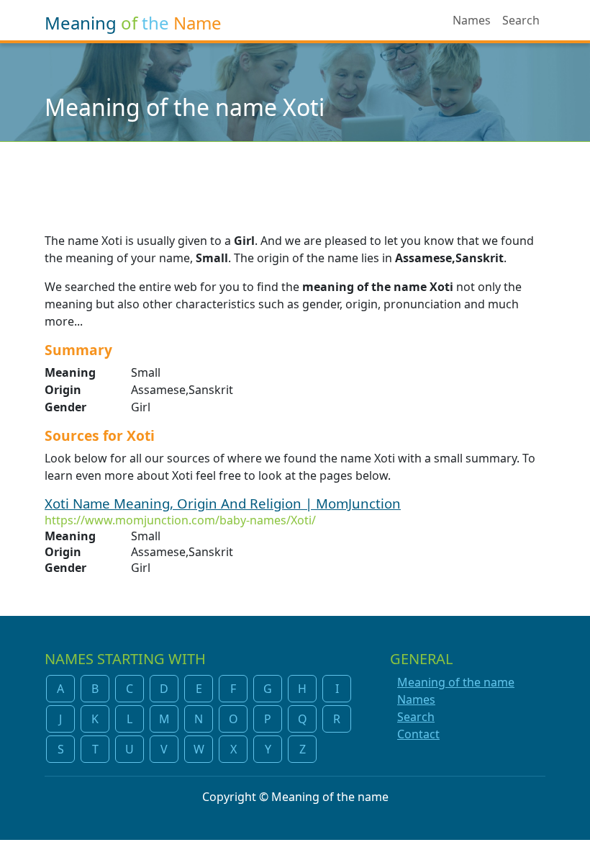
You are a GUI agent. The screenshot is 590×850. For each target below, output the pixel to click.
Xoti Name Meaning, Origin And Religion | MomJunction (223, 503)
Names (472, 20)
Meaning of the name (455, 682)
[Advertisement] (295, 178)
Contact (418, 734)
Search (521, 20)
